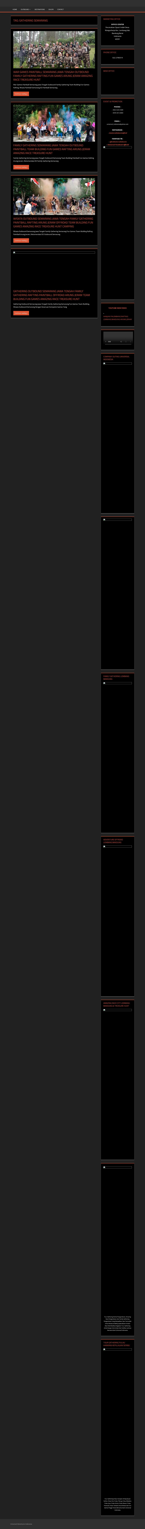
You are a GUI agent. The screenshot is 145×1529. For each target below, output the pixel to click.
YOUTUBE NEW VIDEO (118, 308)
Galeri (51, 9)
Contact (60, 9)
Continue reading (20, 94)
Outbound (25, 9)
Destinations (40, 9)
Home (15, 9)
